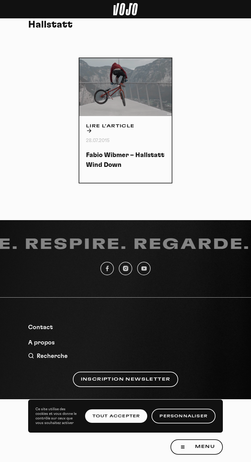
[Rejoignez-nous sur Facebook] (107, 268)
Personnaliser (183, 416)
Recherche (52, 356)
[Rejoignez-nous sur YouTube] (144, 268)
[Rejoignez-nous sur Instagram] (125, 268)
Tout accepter (116, 416)
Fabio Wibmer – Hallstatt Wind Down (125, 160)
